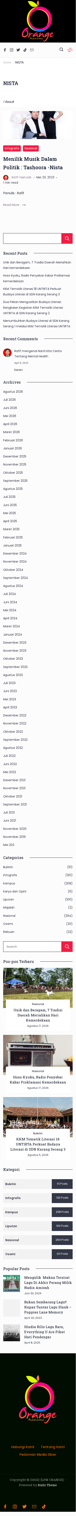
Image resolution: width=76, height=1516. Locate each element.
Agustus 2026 (13, 392)
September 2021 (15, 804)
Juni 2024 (10, 602)
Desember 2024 (15, 553)
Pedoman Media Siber (38, 1455)
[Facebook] (5, 50)
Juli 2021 (9, 812)
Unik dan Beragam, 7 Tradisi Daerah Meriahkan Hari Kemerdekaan (38, 1015)
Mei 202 (8, 845)
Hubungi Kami (22, 1447)
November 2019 (14, 837)
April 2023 (10, 707)
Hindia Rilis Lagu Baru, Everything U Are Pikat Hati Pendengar (44, 1332)
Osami (8, 924)
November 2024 (15, 561)
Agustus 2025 (13, 489)
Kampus (9, 883)
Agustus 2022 (13, 748)
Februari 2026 (13, 440)
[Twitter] (18, 50)
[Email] (31, 50)
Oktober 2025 (13, 473)
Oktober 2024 (13, 570)
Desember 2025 (14, 456)
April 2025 (10, 521)
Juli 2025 (9, 497)
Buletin (8, 867)
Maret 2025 (11, 529)
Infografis (12, 148)
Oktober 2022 (13, 732)
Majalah (9, 907)
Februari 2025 (13, 537)
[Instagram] (11, 50)
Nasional (31, 148)
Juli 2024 (9, 594)
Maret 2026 (11, 432)
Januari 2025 (12, 545)
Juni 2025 (10, 505)
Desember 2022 (14, 715)
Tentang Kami (53, 1447)
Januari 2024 (12, 634)
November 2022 (14, 723)
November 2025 (14, 464)
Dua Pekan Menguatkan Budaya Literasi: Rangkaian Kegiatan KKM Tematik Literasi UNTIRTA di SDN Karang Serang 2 (33, 307)
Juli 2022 (9, 756)
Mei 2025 (9, 513)
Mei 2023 (9, 699)
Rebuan (8, 932)
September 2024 (15, 578)
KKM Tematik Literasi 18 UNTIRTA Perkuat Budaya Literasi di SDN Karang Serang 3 (37, 1144)
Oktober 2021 (12, 796)
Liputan (8, 899)
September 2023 (15, 667)
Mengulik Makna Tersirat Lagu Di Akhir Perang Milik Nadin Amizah (48, 1282)
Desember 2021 (14, 780)
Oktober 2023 (13, 659)
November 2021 (14, 788)
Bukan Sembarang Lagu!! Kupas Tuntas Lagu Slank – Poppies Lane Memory (47, 1307)
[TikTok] (25, 50)
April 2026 (10, 424)
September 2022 (15, 740)
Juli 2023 (9, 683)
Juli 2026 (9, 400)
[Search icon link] (61, 50)
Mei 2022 (9, 772)
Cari (67, 238)
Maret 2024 (11, 626)
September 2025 (15, 481)
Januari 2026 (12, 448)
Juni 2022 (10, 764)
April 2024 (10, 618)
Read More (11, 205)
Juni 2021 (9, 820)
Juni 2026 (10, 408)
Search (67, 946)
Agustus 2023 (13, 675)
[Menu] (70, 50)
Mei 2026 (9, 416)
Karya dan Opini (14, 891)
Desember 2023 (14, 642)
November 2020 (15, 829)
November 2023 (14, 651)
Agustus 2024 (13, 586)
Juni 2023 (10, 691)
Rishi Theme (47, 1485)
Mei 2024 (9, 610)
